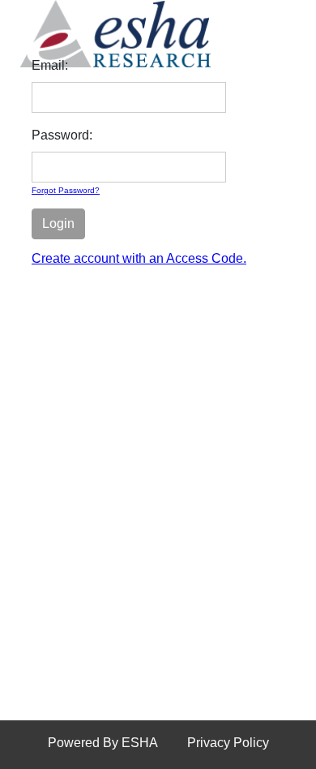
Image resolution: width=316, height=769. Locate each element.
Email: (50, 65)
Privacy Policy (228, 743)
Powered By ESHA (103, 743)
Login (58, 223)
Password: (62, 135)
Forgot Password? (66, 190)
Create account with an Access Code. (139, 258)
